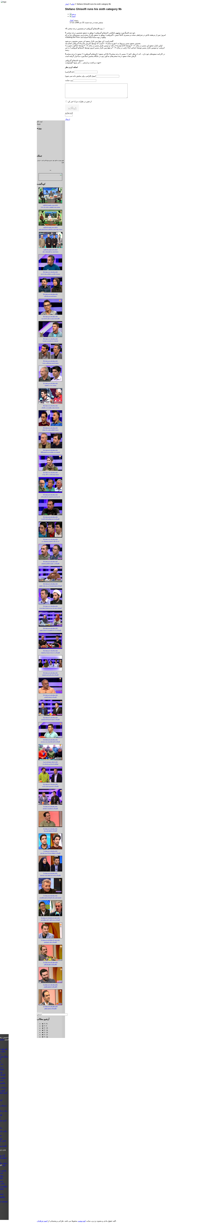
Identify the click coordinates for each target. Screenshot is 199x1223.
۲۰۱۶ (44, 1035)
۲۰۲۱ (44, 1024)
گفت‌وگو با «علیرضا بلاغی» (50, 964)
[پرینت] (73, 14)
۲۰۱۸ (44, 1030)
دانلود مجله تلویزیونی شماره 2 (50, 984)
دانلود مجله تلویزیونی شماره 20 (50, 539)
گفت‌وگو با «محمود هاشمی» (50, 986)
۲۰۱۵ (44, 1037)
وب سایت (69, 80)
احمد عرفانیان (42, 1221)
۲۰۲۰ (44, 1026)
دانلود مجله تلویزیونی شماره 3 (50, 962)
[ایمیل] (72, 16)
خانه (72, 4)
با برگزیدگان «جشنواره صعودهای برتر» (50, 541)
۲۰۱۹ (44, 1028)
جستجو (39, 1012)
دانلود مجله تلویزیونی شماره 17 (50, 606)
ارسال (67, 119)
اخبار (67, 4)
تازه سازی (69, 113)
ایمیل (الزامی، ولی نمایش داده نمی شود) (80, 76)
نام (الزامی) (69, 72)
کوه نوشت (82, 1221)
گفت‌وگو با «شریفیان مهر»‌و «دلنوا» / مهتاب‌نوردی (50, 608)
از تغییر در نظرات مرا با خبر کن (80, 101)
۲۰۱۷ (44, 1032)
